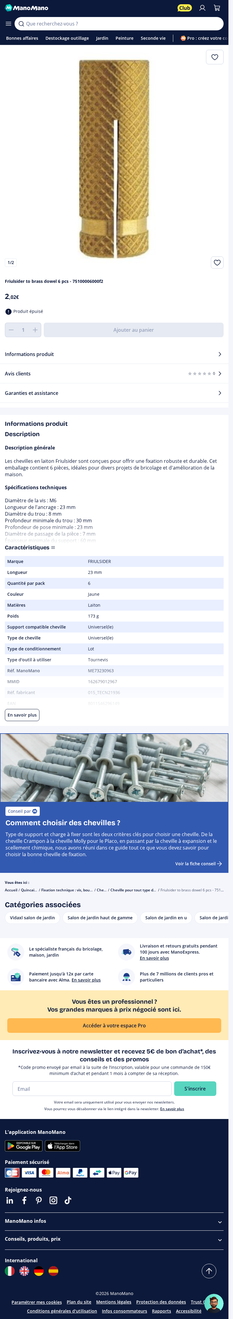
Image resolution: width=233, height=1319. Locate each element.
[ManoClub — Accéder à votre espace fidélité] (184, 8)
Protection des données (161, 1302)
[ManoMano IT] (10, 1271)
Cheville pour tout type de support (140, 890)
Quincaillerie (32, 890)
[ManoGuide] (214, 1303)
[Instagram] (53, 1200)
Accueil (11, 890)
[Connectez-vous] (202, 8)
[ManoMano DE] (39, 1271)
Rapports (161, 1311)
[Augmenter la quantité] (35, 330)
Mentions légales (113, 1302)
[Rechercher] (21, 23)
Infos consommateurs (124, 1311)
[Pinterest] (39, 1200)
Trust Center (204, 1302)
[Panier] (217, 8)
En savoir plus (172, 1108)
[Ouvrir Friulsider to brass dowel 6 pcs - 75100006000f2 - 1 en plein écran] (114, 159)
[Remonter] (209, 1271)
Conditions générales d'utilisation (62, 1311)
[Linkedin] (10, 1200)
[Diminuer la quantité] (11, 330)
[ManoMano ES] (53, 1271)
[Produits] (8, 23)
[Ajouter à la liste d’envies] (217, 262)
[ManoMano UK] (24, 1271)
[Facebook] (24, 1200)
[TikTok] (68, 1200)
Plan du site (79, 1302)
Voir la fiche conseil (195, 863)
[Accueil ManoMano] (89, 8)
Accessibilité (188, 1311)
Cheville (103, 890)
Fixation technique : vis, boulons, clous (74, 890)
